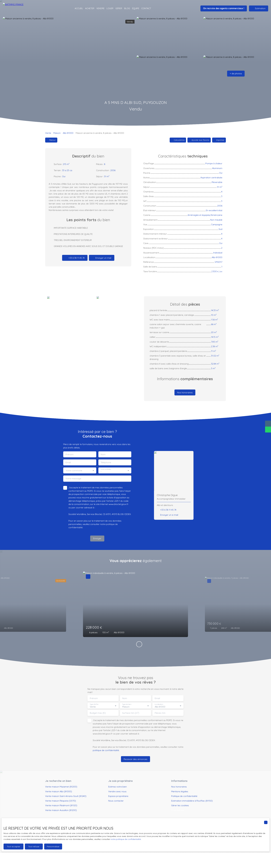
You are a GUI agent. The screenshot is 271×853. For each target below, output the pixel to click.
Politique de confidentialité (184, 796)
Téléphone (106, 462)
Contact (146, 8)
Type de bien (126, 704)
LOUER (110, 8)
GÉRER (118, 8)
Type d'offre (94, 704)
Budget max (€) (98, 713)
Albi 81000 (68, 133)
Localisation (159, 704)
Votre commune (74, 470)
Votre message (73, 478)
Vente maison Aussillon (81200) (61, 810)
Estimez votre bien (117, 786)
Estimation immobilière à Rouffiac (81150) (192, 800)
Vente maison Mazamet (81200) (61, 786)
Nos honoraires (179, 786)
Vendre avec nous (117, 791)
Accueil (79, 8)
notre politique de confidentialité (126, 839)
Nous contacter (116, 800)
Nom (103, 454)
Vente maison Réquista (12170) (60, 800)
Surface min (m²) (130, 713)
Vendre (100, 8)
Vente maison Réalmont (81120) (61, 805)
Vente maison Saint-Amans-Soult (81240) (65, 796)
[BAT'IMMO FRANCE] (18, 8)
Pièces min (160, 713)
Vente (48, 133)
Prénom (69, 454)
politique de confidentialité (106, 750)
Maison (57, 133)
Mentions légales (179, 791)
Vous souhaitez (105, 469)
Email (68, 462)
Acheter (89, 8)
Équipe (135, 8)
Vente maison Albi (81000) (58, 791)
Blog (127, 8)
